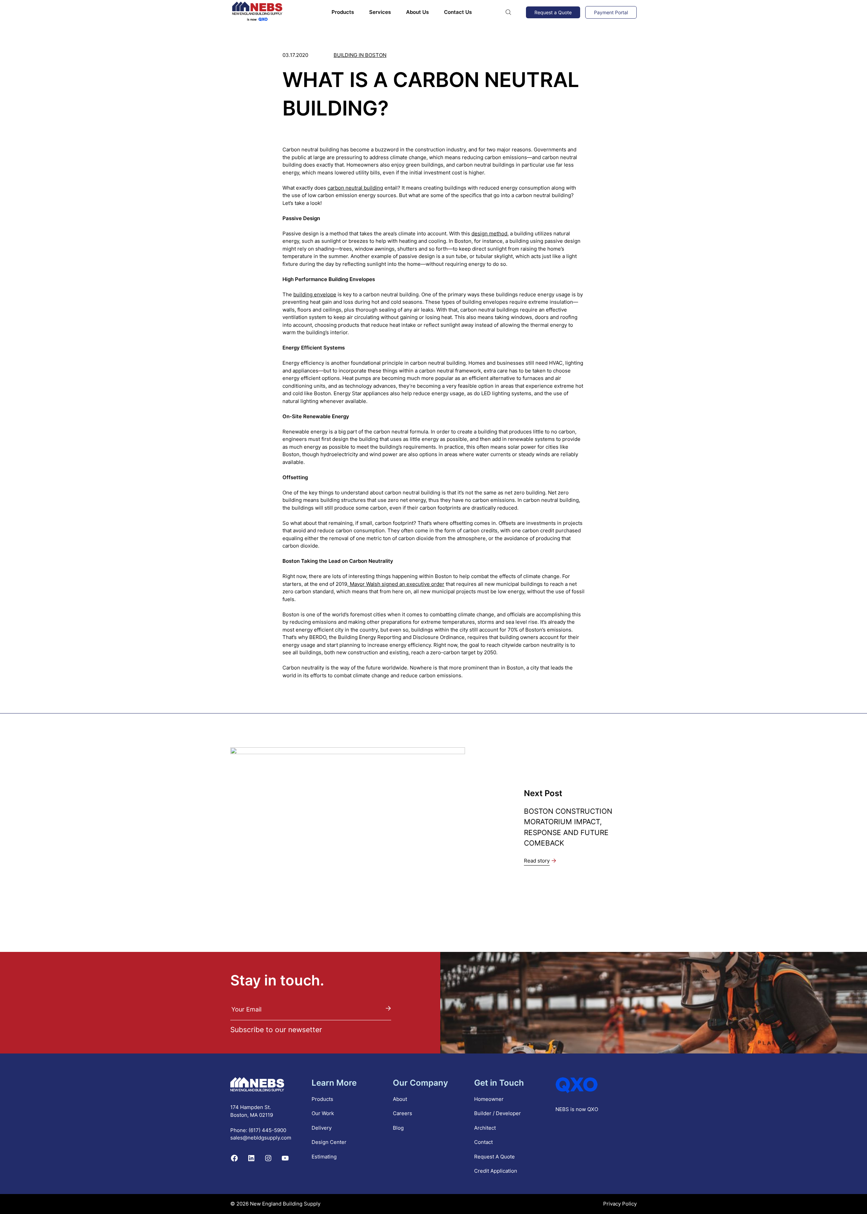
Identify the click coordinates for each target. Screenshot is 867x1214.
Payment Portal (611, 12)
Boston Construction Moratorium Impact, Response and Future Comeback (568, 827)
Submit (388, 1008)
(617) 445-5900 (267, 1130)
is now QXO (584, 1109)
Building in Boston (360, 55)
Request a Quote (553, 12)
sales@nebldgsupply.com (260, 1137)
